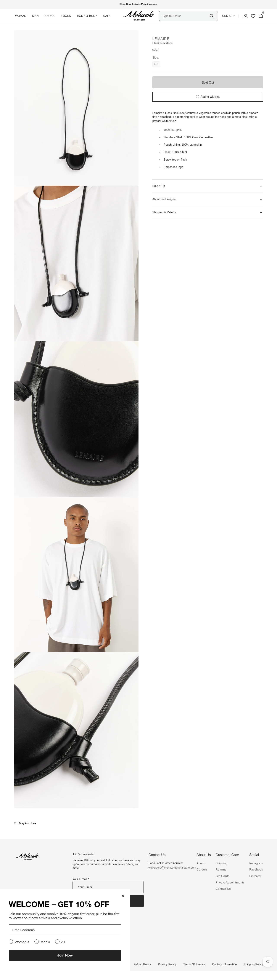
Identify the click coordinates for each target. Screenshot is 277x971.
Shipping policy (253, 964)
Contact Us (223, 888)
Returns (221, 869)
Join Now (65, 955)
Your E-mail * (80, 879)
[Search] (211, 16)
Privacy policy (167, 964)
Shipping (221, 863)
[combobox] (185, 16)
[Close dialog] (123, 896)
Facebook (256, 869)
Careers (202, 869)
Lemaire (161, 39)
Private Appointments (230, 882)
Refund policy (142, 964)
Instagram (256, 863)
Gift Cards (222, 876)
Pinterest (255, 876)
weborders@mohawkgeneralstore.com (170, 867)
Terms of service (194, 964)
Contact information (224, 964)
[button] (244, 16)
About (200, 863)
